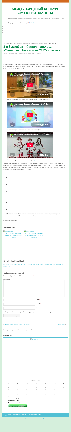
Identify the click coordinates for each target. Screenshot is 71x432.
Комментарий (6, 279)
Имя (38, 299)
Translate (33, 23)
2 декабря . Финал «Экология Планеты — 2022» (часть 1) (17, 324)
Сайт (38, 307)
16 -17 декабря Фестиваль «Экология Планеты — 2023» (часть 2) (13, 235)
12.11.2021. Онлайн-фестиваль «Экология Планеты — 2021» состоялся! (34, 235)
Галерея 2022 (31, 53)
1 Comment (38, 53)
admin (5, 53)
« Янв (17, 398)
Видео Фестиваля (18, 43)
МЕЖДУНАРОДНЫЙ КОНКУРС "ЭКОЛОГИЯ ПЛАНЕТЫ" (35, 11)
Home (11, 43)
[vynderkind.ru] (35, 340)
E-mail (38, 303)
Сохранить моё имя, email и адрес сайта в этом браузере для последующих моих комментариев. (29, 312)
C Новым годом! (61, 324)
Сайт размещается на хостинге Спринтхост (35, 418)
